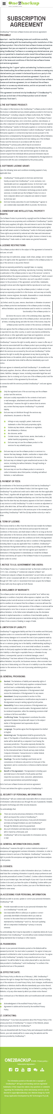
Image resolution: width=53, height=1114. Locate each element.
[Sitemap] (42, 1070)
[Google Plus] (29, 1070)
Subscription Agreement (26, 1064)
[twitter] (16, 1070)
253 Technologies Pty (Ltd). (39, 1096)
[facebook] (10, 1070)
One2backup (18, 1060)
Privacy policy (42, 1061)
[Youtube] (23, 1070)
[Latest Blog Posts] (35, 1070)
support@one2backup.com (21, 1093)
